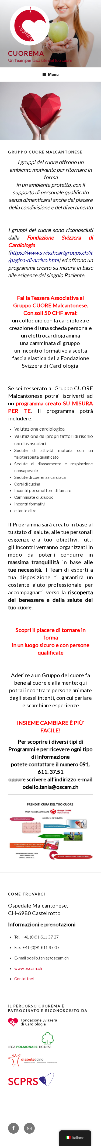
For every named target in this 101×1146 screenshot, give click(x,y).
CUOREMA (26, 53)
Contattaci (24, 978)
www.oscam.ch (28, 968)
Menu (53, 74)
